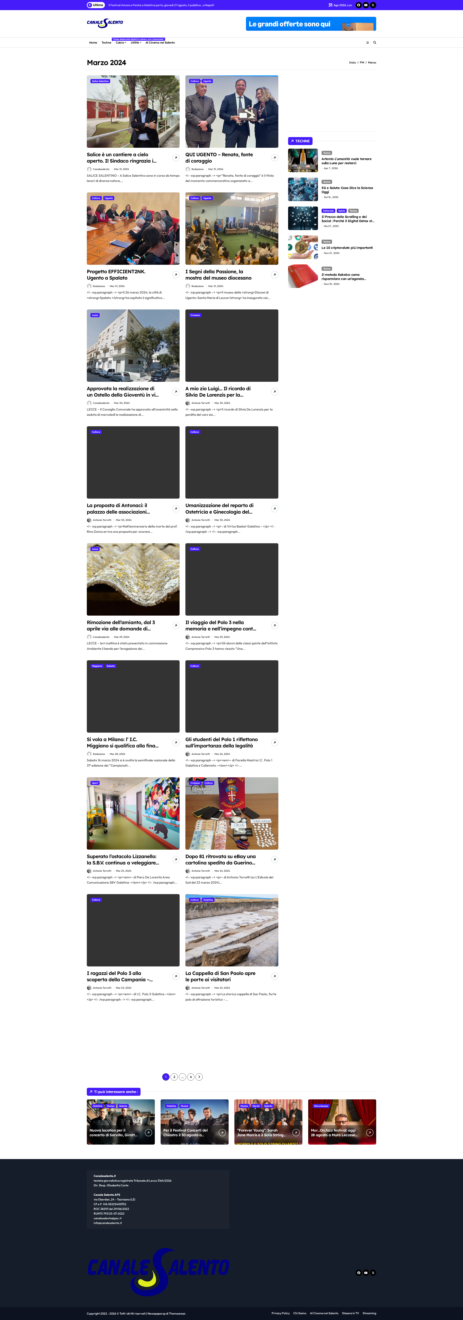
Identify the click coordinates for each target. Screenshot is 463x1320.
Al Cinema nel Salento (160, 42)
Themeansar (177, 1313)
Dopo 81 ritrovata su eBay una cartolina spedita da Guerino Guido (220, 862)
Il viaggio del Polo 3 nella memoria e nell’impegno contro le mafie (221, 628)
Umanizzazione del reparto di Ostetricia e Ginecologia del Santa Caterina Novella (219, 511)
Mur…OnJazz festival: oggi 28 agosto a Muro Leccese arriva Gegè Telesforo (333, 1135)
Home (93, 42)
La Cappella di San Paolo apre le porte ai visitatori (220, 976)
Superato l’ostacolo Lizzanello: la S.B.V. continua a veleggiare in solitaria (121, 862)
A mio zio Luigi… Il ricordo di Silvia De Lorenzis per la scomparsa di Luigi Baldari (217, 394)
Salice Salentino (100, 81)
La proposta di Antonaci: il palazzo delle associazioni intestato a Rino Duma (117, 511)
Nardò (256, 1105)
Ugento (207, 81)
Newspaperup (156, 1313)
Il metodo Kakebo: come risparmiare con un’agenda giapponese (343, 279)
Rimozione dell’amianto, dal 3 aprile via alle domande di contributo (121, 628)
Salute (341, 210)
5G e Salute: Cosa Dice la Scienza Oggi (347, 190)
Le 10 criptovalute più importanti (347, 248)
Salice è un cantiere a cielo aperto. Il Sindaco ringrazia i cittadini (120, 160)
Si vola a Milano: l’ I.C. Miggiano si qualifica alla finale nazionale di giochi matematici (123, 745)
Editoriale (328, 210)
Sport (95, 782)
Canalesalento (101, 169)
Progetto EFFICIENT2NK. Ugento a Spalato (116, 274)
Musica (110, 1105)
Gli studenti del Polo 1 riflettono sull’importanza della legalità (221, 742)
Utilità (135, 42)
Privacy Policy (281, 1313)
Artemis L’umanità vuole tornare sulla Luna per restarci (346, 161)
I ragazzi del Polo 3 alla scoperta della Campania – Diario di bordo (118, 979)
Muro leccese (321, 1105)
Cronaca (195, 315)
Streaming (369, 1313)
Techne (107, 41)
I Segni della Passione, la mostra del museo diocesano (218, 274)
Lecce (95, 315)
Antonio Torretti (201, 403)
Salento (111, 665)
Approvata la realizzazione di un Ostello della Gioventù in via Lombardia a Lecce (122, 394)
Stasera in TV (350, 1313)
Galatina (208, 899)
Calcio (120, 42)
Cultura (195, 81)
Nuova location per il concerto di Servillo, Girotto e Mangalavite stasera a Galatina (113, 1137)
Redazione (198, 169)
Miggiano (97, 665)
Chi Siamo (299, 1313)
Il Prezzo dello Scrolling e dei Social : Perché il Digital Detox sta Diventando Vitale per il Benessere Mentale (348, 223)
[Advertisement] (133, 1038)
